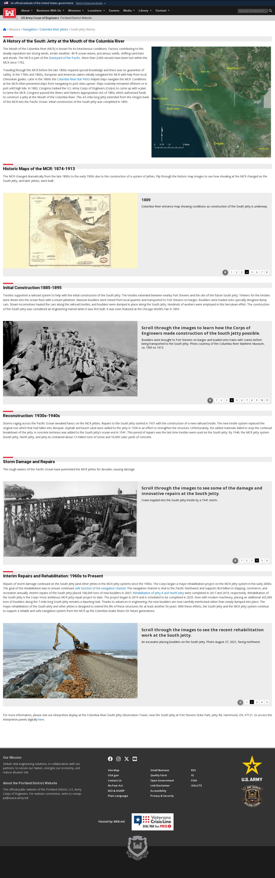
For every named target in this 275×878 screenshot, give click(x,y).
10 (262, 400)
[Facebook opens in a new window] (110, 758)
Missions (75, 10)
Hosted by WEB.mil (111, 821)
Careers (114, 10)
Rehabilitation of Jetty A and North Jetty (158, 593)
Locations (95, 10)
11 (267, 400)
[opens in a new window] (118, 758)
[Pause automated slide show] (225, 272)
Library (144, 10)
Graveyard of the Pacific (64, 58)
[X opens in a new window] (126, 758)
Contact (161, 10)
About (25, 10)
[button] (91, 3)
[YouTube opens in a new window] (135, 758)
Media (127, 10)
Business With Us (49, 10)
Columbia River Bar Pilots (73, 79)
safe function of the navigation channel (100, 588)
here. (41, 719)
